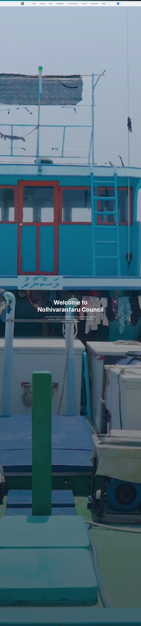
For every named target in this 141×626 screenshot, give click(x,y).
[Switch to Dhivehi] (114, 3)
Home (34, 3)
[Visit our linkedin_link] (69, 326)
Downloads (94, 3)
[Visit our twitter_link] (65, 326)
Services (84, 3)
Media (103, 3)
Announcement (73, 3)
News (50, 3)
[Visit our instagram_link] (76, 326)
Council (42, 3)
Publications (60, 3)
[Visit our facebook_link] (72, 326)
